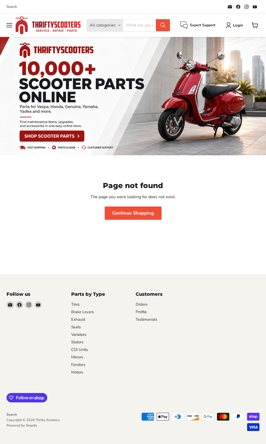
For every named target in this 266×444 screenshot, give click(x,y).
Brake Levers (82, 311)
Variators (78, 334)
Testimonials (146, 319)
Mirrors (77, 357)
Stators (77, 342)
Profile (141, 311)
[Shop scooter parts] (133, 96)
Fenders (78, 364)
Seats (76, 327)
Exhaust (78, 319)
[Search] (163, 25)
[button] (235, 25)
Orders (142, 304)
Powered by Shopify (21, 425)
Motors (77, 372)
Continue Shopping (133, 213)
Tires (75, 304)
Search (11, 7)
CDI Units (79, 349)
